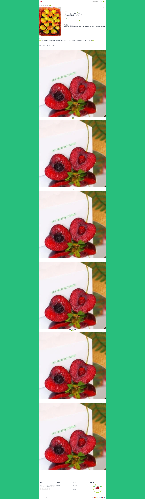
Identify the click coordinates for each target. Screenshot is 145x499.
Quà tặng (89, 26)
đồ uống (76, 26)
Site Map (74, 488)
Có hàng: (65, 18)
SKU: (64, 24)
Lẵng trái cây (84, 26)
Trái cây (92, 26)
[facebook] (42, 489)
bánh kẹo (68, 26)
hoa (77, 26)
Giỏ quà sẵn (104, 7)
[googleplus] (44, 489)
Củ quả (70, 26)
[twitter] (40, 489)
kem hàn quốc (80, 26)
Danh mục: (65, 25)
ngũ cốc (87, 26)
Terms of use (75, 485)
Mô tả (40, 38)
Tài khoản (74, 489)
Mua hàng (71, 118)
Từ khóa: (65, 26)
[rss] (49, 489)
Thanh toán (58, 485)
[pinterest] (47, 489)
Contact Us (74, 484)
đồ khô (74, 26)
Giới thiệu (57, 484)
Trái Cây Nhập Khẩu (45, 5)
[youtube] (46, 489)
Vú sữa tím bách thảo (105, 7)
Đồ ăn (72, 26)
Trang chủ (40, 5)
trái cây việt (100, 26)
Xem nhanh (73, 118)
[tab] (40, 38)
